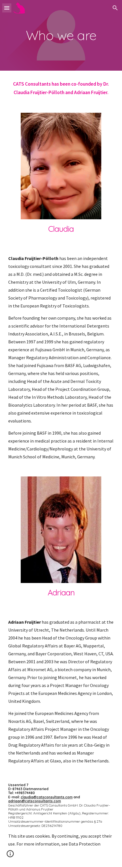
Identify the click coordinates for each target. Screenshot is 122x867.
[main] (61, 35)
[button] (7, 8)
